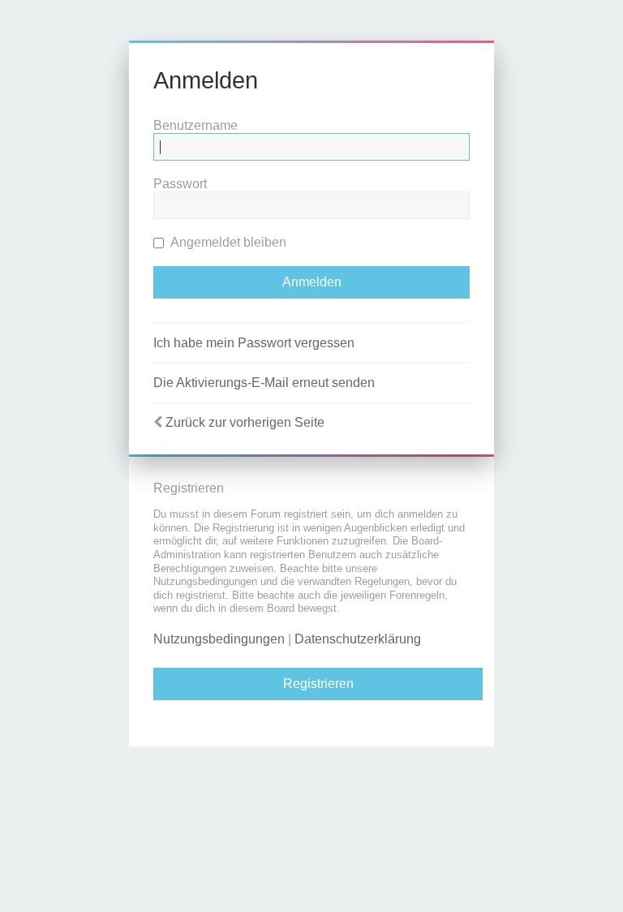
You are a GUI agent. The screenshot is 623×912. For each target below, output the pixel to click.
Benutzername (195, 125)
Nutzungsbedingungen (219, 639)
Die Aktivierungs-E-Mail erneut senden (264, 382)
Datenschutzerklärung (357, 639)
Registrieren (318, 683)
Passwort (180, 184)
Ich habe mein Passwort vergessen (253, 343)
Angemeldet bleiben (227, 242)
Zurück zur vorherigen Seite (244, 422)
